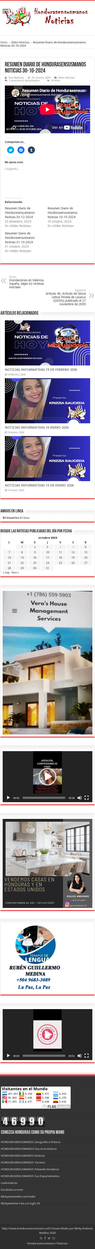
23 (34, 562)
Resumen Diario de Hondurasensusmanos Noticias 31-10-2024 (20, 238)
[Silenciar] (79, 798)
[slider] (44, 798)
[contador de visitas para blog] (23, 1121)
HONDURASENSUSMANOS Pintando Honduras (30, 1169)
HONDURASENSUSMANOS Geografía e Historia (30, 1142)
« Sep (6, 572)
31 (47, 568)
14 (9, 557)
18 (60, 557)
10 (47, 552)
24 (47, 562)
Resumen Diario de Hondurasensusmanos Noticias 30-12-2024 (20, 212)
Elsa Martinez (16, 77)
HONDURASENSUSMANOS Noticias (23, 1155)
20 (85, 557)
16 (34, 557)
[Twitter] (49, 1238)
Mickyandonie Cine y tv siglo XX (20, 1203)
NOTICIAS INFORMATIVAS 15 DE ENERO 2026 (39, 485)
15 (22, 557)
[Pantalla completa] (86, 798)
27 (85, 562)
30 (34, 568)
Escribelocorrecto (12, 1189)
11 (60, 552)
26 (72, 562)
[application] (47, 776)
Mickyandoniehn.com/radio (18, 1196)
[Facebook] (45, 1238)
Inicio (4, 42)
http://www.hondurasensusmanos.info (26, 1228)
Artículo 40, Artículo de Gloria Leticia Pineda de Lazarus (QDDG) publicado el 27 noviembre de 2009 (66, 297)
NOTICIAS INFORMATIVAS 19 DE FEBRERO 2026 (41, 370)
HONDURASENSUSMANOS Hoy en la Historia (29, 1148)
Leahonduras (9, 1183)
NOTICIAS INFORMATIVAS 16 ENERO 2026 (37, 427)
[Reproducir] (8, 798)
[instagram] (53, 1238)
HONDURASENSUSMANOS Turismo (23, 1162)
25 (60, 562)
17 (47, 557)
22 (22, 562)
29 (22, 568)
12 (72, 552)
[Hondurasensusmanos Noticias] (47, 14)
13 (85, 552)
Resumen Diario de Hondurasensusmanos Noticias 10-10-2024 (62, 212)
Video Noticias (20, 42)
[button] (47, 776)
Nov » (15, 572)
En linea (16, 517)
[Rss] (41, 1238)
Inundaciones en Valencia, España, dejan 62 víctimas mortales (26, 282)
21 (9, 562)
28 (9, 568)
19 (72, 557)
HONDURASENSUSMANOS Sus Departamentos (30, 1176)
